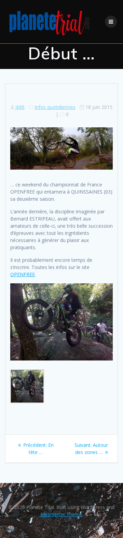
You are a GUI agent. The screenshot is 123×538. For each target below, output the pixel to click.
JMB (20, 107)
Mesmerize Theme (61, 514)
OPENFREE (22, 274)
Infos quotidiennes (55, 107)
